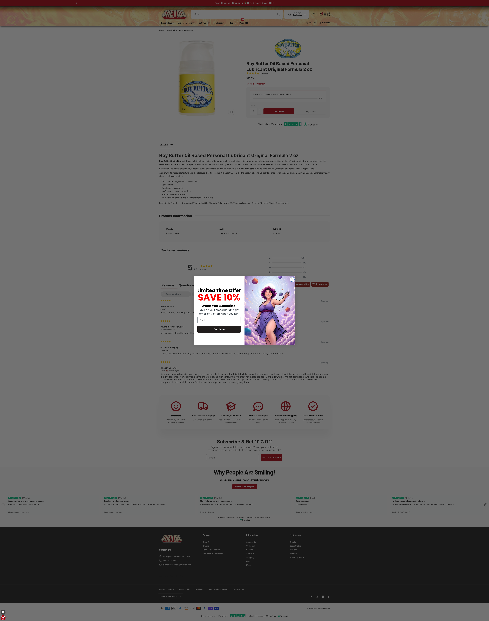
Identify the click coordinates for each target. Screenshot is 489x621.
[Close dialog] (292, 279)
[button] (3, 612)
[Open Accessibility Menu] (3, 617)
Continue (219, 329)
